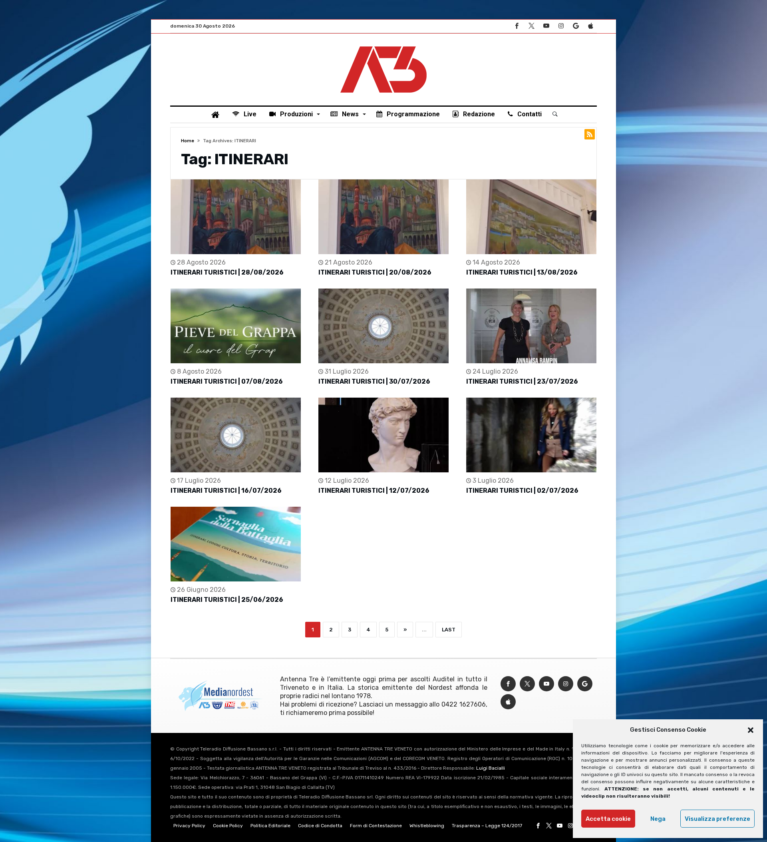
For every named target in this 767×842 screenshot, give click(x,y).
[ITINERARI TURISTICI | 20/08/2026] (383, 216)
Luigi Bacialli (490, 768)
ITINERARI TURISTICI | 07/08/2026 (227, 381)
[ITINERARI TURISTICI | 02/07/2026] (531, 435)
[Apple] (590, 26)
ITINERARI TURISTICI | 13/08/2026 (522, 272)
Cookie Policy (228, 825)
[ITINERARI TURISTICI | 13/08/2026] (531, 216)
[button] (751, 730)
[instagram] (560, 26)
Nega (658, 818)
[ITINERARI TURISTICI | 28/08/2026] (236, 216)
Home (187, 140)
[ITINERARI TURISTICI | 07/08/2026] (236, 326)
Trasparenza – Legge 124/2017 (487, 825)
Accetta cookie (608, 818)
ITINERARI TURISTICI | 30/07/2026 (374, 381)
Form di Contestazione (376, 825)
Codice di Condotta (320, 825)
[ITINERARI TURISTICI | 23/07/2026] (531, 326)
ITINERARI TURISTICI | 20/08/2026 (374, 272)
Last (448, 630)
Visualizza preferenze (717, 818)
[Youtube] (546, 26)
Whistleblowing (426, 825)
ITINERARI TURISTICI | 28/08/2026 (227, 272)
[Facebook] (516, 26)
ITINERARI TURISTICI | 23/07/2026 (522, 381)
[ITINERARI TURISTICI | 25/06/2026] (236, 544)
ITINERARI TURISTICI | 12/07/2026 (373, 490)
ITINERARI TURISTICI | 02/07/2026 (522, 490)
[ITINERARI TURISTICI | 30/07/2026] (383, 326)
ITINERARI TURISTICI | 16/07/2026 (226, 490)
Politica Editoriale (270, 825)
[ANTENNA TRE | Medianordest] (383, 45)
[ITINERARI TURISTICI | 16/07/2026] (236, 435)
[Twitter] (531, 26)
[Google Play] (575, 26)
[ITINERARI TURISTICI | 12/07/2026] (383, 435)
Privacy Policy (189, 825)
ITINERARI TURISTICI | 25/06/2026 (227, 599)
